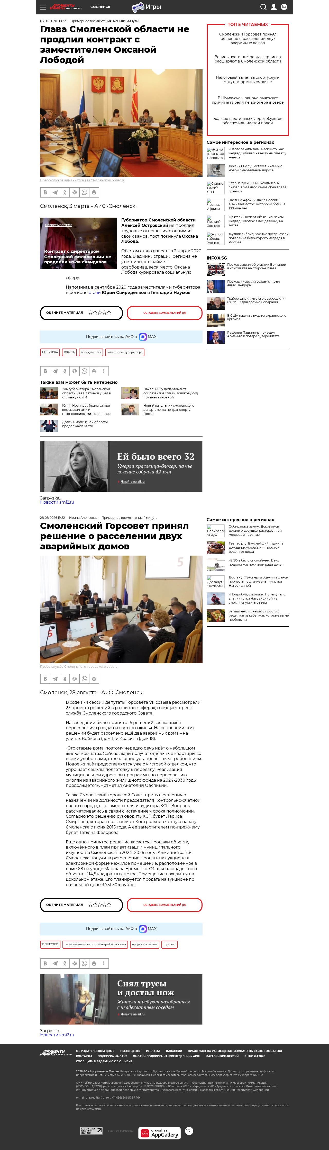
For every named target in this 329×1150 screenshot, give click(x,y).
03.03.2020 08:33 (53, 21)
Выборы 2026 (254, 1056)
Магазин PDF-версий (222, 1056)
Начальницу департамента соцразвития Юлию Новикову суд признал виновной (170, 393)
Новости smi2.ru (57, 502)
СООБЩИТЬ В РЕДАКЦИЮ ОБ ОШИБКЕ (104, 1061)
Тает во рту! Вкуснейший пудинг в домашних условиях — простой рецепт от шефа (256, 547)
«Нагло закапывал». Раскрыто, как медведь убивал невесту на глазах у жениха (257, 153)
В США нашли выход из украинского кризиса (256, 317)
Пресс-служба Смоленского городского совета (78, 666)
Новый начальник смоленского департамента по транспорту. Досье (168, 410)
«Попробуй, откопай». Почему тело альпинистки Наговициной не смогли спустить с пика (257, 598)
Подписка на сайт (112, 1056)
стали (95, 292)
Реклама (153, 1051)
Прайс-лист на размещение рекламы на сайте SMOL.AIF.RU (235, 1051)
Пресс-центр (130, 1051)
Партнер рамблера (120, 1130)
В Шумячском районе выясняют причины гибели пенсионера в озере (248, 100)
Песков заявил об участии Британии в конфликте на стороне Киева (256, 266)
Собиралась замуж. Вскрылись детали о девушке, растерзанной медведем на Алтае (255, 530)
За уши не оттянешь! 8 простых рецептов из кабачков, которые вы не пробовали (259, 615)
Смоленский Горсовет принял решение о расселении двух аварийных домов (248, 38)
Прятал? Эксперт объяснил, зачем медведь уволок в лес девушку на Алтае (256, 221)
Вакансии (174, 1051)
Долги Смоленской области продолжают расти (85, 424)
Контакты (84, 1056)
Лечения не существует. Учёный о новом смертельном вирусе (255, 168)
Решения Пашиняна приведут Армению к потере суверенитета (253, 334)
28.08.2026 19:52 (52, 518)
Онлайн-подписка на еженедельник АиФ (166, 1056)
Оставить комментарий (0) (164, 313)
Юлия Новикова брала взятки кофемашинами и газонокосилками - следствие (86, 410)
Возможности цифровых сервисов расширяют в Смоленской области (248, 59)
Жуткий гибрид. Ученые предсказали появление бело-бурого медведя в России (259, 238)
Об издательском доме (95, 1051)
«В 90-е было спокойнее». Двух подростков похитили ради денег (256, 562)
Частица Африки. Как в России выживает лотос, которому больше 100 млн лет (257, 204)
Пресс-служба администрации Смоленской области (82, 180)
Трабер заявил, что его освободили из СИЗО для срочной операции (256, 300)
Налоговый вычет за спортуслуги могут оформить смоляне (248, 79)
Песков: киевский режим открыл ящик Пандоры (253, 283)
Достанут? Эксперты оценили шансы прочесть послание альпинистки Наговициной (258, 581)
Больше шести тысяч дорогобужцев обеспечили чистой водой (247, 121)
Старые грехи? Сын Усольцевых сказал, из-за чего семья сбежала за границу (257, 187)
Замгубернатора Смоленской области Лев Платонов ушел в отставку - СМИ (86, 393)
